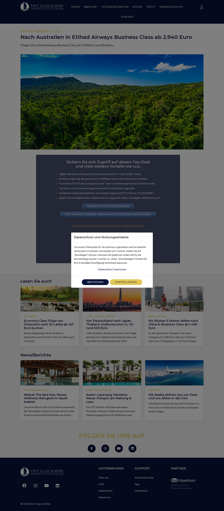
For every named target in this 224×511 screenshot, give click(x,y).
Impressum (120, 269)
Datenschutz (105, 269)
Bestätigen (95, 282)
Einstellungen (126, 282)
